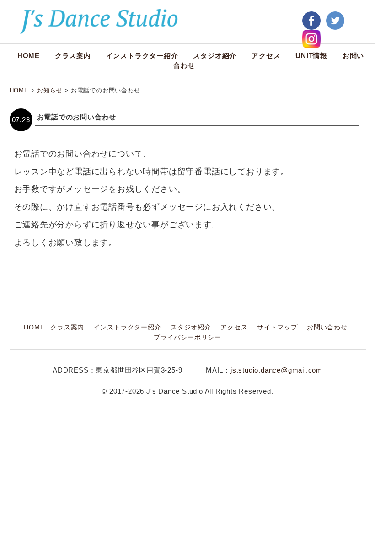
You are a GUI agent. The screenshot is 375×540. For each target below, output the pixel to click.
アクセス (266, 55)
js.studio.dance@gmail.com (276, 370)
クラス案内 (73, 55)
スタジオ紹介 (214, 55)
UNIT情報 (311, 55)
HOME (28, 55)
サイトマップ (277, 327)
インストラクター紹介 (142, 55)
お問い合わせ (327, 327)
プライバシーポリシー (187, 337)
